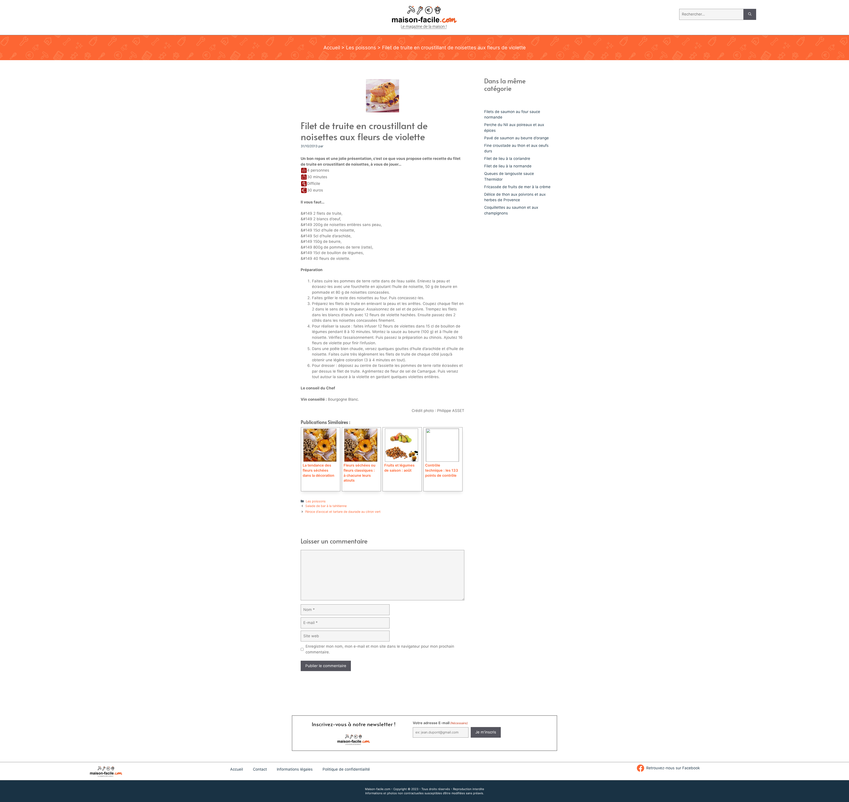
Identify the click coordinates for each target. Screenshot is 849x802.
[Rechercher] (750, 14)
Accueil (331, 47)
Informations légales (295, 769)
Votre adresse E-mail (440, 723)
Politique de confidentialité (346, 769)
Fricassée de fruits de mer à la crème (517, 187)
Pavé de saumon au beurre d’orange (516, 138)
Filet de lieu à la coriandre (507, 158)
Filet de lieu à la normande (508, 166)
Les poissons (361, 47)
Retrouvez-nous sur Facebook (673, 768)
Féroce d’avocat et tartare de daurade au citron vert (343, 511)
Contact (260, 769)
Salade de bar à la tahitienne (326, 506)
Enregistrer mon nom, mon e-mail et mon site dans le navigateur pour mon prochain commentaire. (380, 649)
